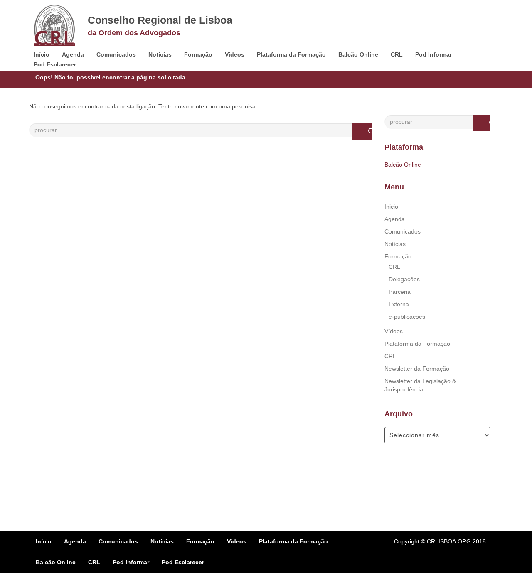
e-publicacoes (407, 316)
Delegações (404, 279)
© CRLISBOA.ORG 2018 (453, 541)
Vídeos (234, 54)
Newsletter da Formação (416, 368)
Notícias (160, 54)
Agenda (73, 54)
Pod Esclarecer (55, 64)
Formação (198, 54)
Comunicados (116, 54)
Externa (399, 304)
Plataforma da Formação (291, 54)
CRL (397, 54)
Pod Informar (433, 54)
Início (41, 54)
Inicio (391, 206)
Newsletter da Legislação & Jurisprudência (420, 385)
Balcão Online (358, 54)
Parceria (400, 291)
